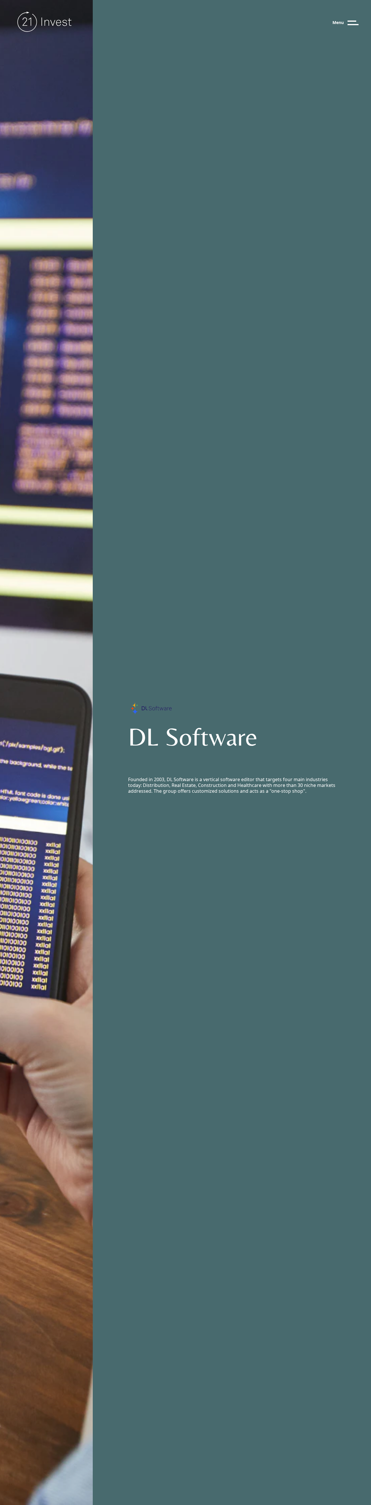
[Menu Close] (358, 22)
